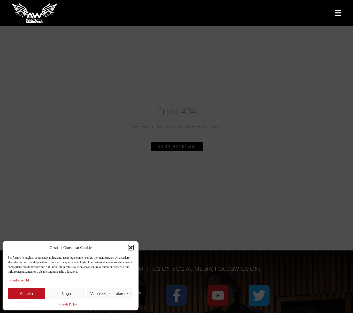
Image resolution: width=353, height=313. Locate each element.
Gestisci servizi (19, 280)
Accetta (26, 293)
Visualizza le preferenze (110, 293)
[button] (130, 247)
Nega (66, 293)
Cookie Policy (68, 304)
